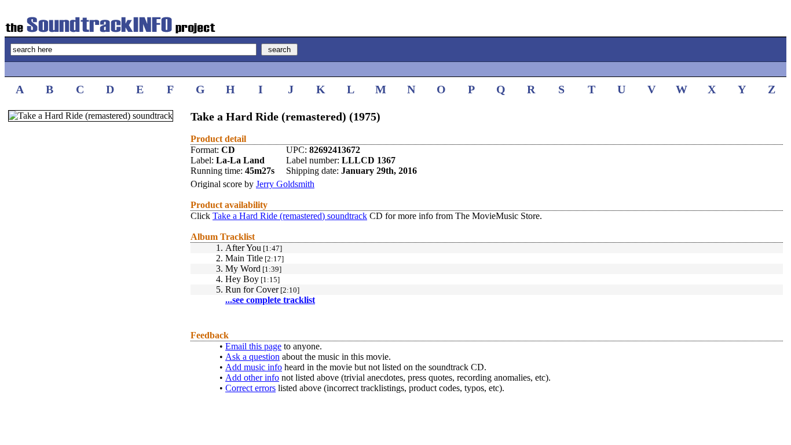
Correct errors (250, 388)
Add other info (252, 377)
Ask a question (252, 357)
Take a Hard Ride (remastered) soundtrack (290, 216)
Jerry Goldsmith (285, 184)
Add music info (253, 367)
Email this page (253, 346)
